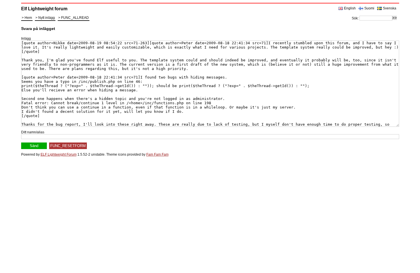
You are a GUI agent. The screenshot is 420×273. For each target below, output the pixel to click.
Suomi (369, 8)
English (350, 8)
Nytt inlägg (46, 18)
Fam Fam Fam (157, 154)
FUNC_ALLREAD (75, 18)
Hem (28, 18)
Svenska (389, 8)
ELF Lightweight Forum (59, 154)
